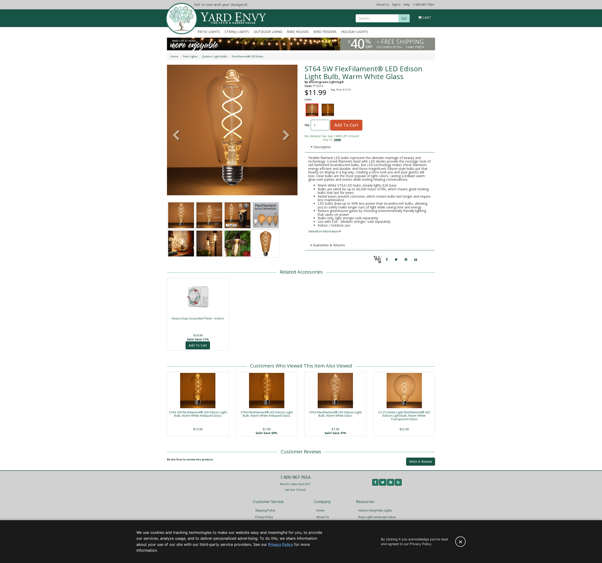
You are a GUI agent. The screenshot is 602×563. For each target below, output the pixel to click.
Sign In (396, 5)
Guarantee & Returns (328, 245)
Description (322, 147)
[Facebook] (387, 259)
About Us (382, 5)
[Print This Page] (415, 259)
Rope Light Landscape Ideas (377, 517)
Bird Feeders (325, 31)
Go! (404, 18)
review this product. (200, 459)
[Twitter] (396, 259)
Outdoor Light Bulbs (214, 56)
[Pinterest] (405, 259)
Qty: (307, 125)
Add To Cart (346, 125)
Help (407, 5)
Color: (308, 99)
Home (174, 56)
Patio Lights (209, 31)
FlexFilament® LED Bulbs (247, 56)
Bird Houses (298, 31)
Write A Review (420, 461)
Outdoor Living (268, 31)
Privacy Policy (264, 517)
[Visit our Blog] (398, 482)
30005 (337, 139)
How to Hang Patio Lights (375, 510)
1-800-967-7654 (423, 5)
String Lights (237, 31)
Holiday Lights (354, 31)
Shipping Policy (265, 510)
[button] (286, 136)
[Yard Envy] (181, 18)
